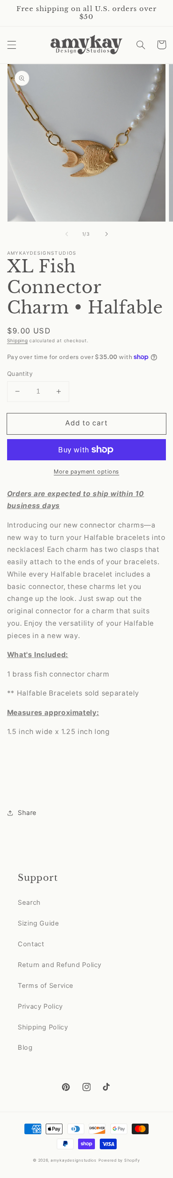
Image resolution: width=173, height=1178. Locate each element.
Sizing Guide (38, 923)
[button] (11, 44)
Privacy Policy (40, 1006)
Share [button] (27, 813)
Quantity (20, 373)
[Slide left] (66, 234)
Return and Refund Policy (60, 965)
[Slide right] (106, 234)
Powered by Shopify (119, 1160)
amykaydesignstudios (74, 1160)
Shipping (17, 341)
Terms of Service (46, 986)
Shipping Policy (43, 1027)
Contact (31, 944)
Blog (25, 1048)
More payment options (86, 471)
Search (29, 902)
